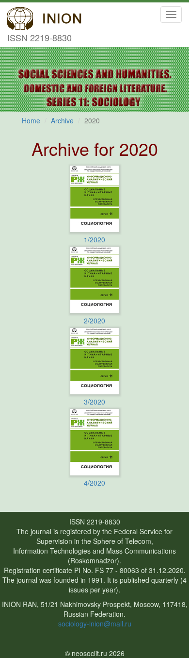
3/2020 (94, 401)
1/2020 (94, 239)
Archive (62, 120)
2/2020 (94, 320)
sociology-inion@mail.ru (94, 623)
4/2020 (94, 483)
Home (31, 120)
